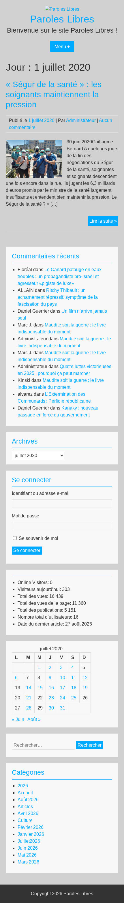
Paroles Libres (62, 19)
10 (62, 677)
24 (62, 697)
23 (51, 697)
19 (85, 687)
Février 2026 (31, 827)
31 (62, 707)
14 (28, 687)
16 (51, 687)
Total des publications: (41, 610)
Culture (25, 820)
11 (73, 677)
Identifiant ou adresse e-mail (40, 493)
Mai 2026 (27, 855)
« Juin (18, 719)
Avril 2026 (28, 813)
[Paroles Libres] (62, 9)
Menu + (62, 46)
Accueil (25, 792)
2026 (23, 785)
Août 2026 (28, 799)
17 (62, 687)
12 (85, 677)
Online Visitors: (34, 582)
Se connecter (26, 550)
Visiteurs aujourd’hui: (40, 589)
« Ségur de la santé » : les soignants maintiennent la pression (54, 94)
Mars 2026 (28, 861)
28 (28, 707)
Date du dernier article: (41, 624)
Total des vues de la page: (45, 603)
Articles (25, 806)
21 (28, 697)
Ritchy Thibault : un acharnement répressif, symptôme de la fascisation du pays (58, 297)
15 (40, 687)
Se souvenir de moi (38, 538)
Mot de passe (25, 515)
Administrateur (81, 120)
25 (73, 697)
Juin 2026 (28, 848)
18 (73, 687)
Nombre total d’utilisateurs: (45, 617)
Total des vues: (33, 596)
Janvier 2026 (31, 834)
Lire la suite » (103, 222)
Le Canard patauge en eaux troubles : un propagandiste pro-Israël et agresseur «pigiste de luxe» (60, 276)
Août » (34, 719)
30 (51, 707)
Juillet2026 (29, 841)
